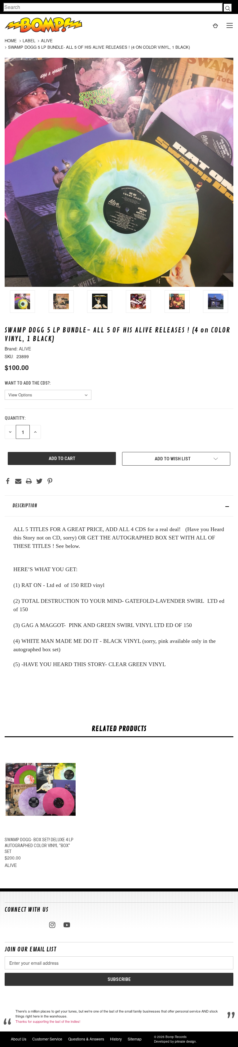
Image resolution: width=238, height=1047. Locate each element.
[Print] (29, 481)
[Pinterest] (50, 481)
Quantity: (15, 418)
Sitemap (135, 1038)
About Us (18, 1038)
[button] (119, 506)
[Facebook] (8, 481)
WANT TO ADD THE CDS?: (28, 383)
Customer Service (47, 1038)
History (116, 1038)
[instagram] (52, 925)
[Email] (18, 481)
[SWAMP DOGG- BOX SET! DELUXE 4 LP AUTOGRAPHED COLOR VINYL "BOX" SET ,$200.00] (41, 789)
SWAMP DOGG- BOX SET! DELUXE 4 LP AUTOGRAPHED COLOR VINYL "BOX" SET (39, 845)
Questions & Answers (86, 1038)
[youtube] (67, 925)
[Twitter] (39, 481)
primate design (185, 1041)
